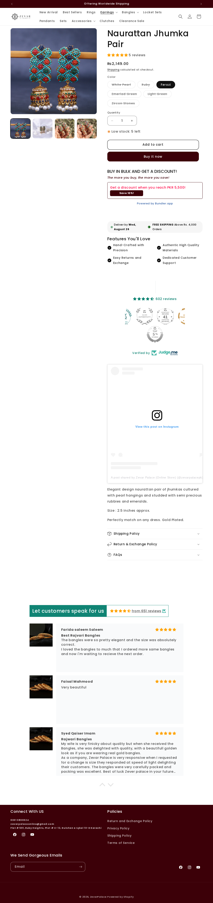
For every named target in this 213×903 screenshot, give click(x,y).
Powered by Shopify (120, 896)
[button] (108, 12)
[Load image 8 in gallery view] (65, 128)
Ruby (148, 85)
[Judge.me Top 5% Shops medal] (155, 334)
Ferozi (166, 85)
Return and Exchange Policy (129, 821)
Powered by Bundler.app (155, 203)
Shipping (113, 69)
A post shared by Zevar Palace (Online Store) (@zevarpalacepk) (157, 477)
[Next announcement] (201, 4)
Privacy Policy (118, 828)
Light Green (160, 95)
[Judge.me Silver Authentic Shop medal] (144, 316)
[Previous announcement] (11, 4)
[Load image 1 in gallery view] (20, 128)
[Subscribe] (80, 867)
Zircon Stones (125, 104)
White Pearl (123, 85)
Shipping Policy (119, 835)
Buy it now (153, 156)
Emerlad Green (126, 95)
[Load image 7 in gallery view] (42, 128)
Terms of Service (121, 843)
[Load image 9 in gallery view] (87, 128)
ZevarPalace (98, 896)
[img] (120, 611)
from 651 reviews (146, 611)
